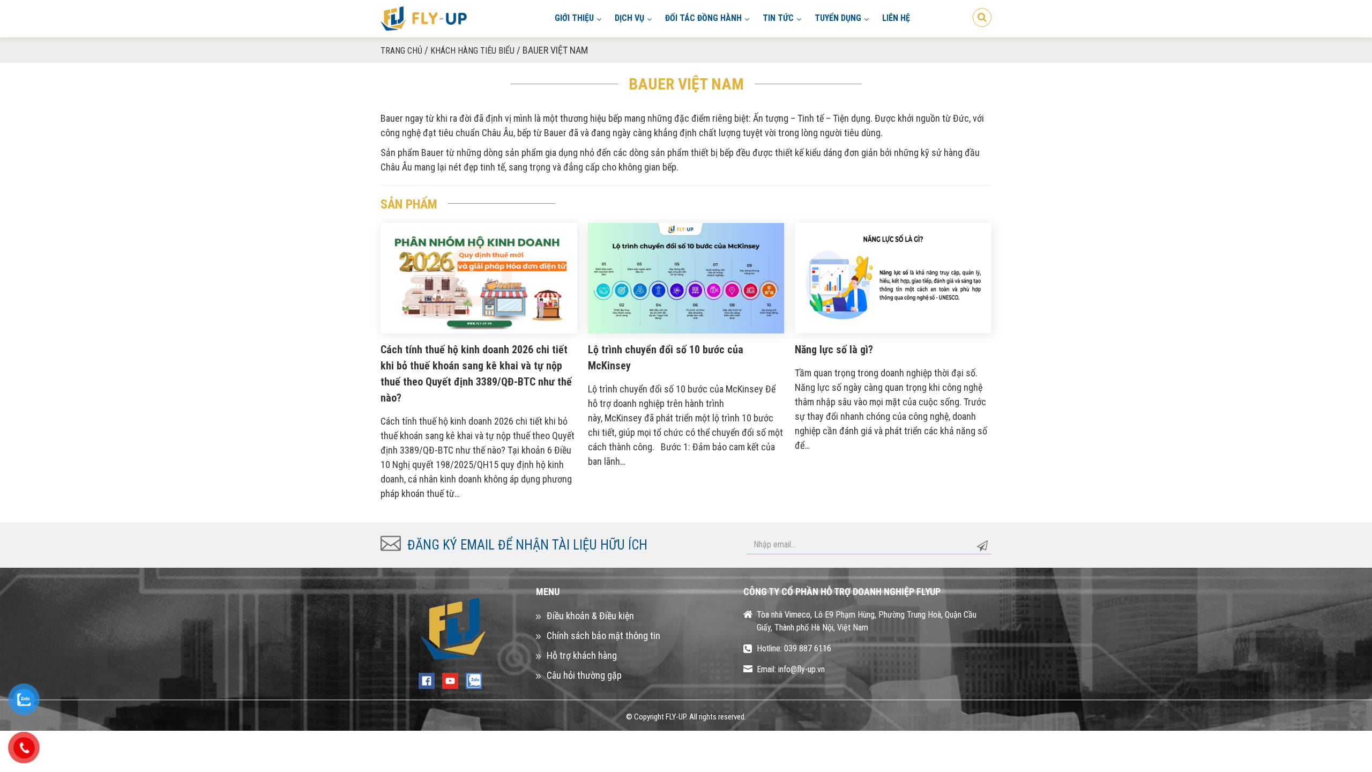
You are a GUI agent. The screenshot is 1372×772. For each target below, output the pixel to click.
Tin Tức (778, 18)
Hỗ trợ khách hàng (582, 655)
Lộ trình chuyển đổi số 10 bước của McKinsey (665, 357)
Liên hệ (896, 18)
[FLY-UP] (424, 18)
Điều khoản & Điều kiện (590, 615)
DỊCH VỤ (629, 18)
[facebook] (427, 680)
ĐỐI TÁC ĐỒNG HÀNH (703, 18)
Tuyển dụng (838, 18)
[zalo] (474, 680)
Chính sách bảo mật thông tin (603, 635)
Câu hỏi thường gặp (584, 675)
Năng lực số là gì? (834, 349)
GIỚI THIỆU (574, 18)
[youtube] (450, 680)
